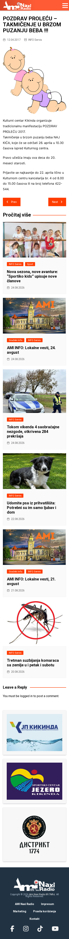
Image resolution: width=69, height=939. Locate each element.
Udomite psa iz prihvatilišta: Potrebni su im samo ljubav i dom (31, 508)
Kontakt (34, 918)
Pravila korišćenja (44, 911)
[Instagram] (26, 928)
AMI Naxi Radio (24, 904)
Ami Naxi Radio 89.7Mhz (42, 894)
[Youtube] (55, 928)
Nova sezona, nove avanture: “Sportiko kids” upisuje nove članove (32, 276)
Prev (14, 202)
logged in (26, 696)
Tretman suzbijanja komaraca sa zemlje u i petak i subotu (33, 662)
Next (55, 202)
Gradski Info (15, 340)
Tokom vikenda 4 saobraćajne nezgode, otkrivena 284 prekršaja (33, 431)
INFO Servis (35, 39)
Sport (30, 264)
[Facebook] (12, 928)
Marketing (19, 911)
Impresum (47, 904)
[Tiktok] (40, 928)
